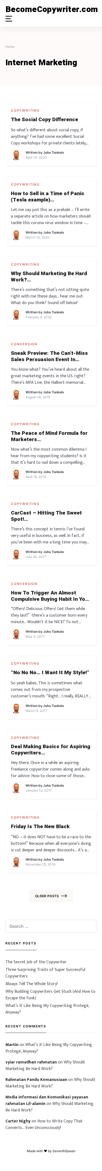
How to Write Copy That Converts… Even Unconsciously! (44, 1124)
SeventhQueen (63, 1151)
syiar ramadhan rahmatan (31, 1062)
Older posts (47, 896)
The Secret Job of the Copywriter (36, 962)
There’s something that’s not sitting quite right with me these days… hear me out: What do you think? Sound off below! (50, 296)
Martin (11, 1044)
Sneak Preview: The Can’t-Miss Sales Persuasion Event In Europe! (49, 356)
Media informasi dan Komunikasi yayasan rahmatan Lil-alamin (46, 1100)
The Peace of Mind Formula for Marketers (49, 436)
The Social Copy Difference (44, 120)
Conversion (24, 344)
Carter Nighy (17, 1121)
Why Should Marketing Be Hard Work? (49, 277)
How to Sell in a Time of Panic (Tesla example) (47, 197)
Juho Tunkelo (53, 152)
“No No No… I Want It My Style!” (50, 673)
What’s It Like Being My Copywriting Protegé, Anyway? (47, 1009)
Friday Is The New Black (40, 827)
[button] (8, 18)
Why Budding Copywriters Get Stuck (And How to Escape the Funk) (50, 995)
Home (9, 46)
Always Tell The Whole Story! (31, 984)
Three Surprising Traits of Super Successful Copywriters (45, 973)
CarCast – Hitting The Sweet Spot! (46, 516)
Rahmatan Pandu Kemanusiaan (36, 1079)
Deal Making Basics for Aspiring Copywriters (50, 750)
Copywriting (25, 110)
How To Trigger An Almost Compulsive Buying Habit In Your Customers (50, 596)
